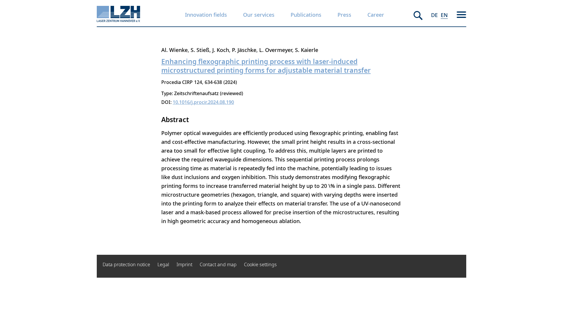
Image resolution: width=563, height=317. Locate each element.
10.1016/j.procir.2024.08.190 (203, 102)
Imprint (184, 264)
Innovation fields (206, 14)
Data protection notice (126, 264)
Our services (258, 14)
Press (344, 14)
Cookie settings (260, 264)
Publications (306, 14)
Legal (163, 264)
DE (434, 14)
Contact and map (218, 264)
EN (444, 14)
